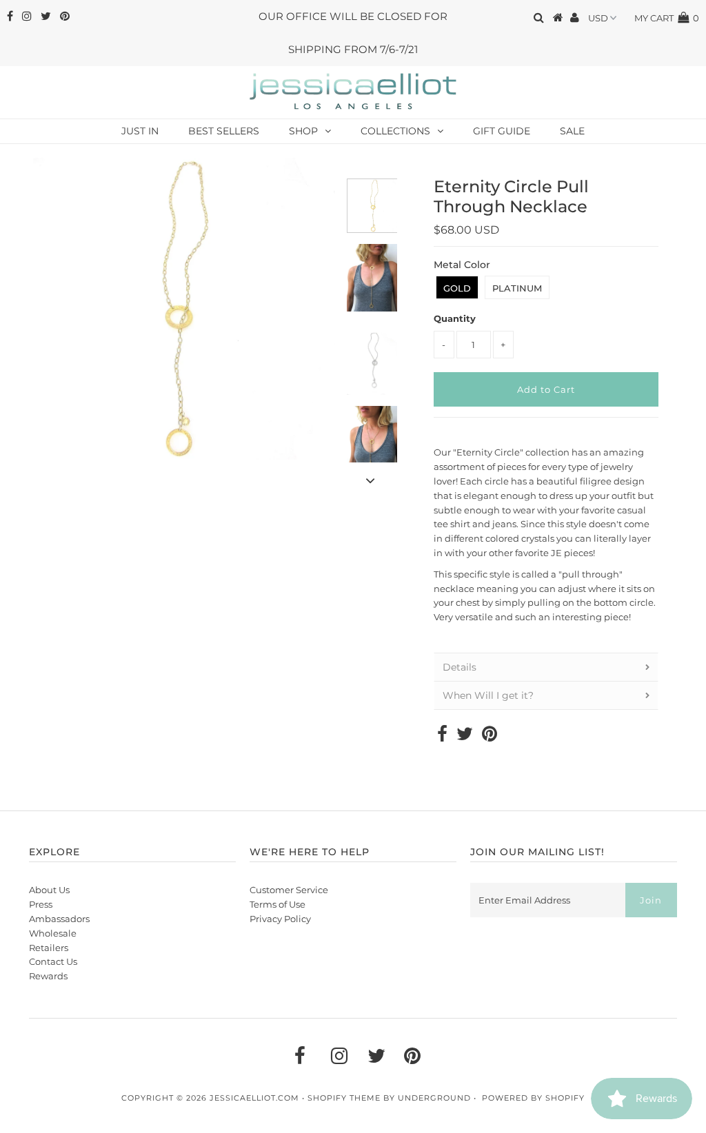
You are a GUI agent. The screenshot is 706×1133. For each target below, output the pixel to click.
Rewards (48, 975)
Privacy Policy (280, 918)
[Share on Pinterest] (489, 736)
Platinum (517, 288)
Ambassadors (59, 918)
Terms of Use (277, 904)
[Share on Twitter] (464, 736)
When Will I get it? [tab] (488, 695)
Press (40, 904)
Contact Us (53, 961)
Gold (457, 288)
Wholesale (53, 933)
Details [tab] (459, 667)
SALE (572, 131)
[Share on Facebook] (442, 736)
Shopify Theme (344, 1098)
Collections (395, 131)
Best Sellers (223, 131)
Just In (140, 131)
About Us (49, 889)
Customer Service (289, 889)
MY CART (666, 17)
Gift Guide (501, 131)
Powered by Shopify (533, 1098)
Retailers (48, 947)
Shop (303, 131)
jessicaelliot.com (254, 1098)
